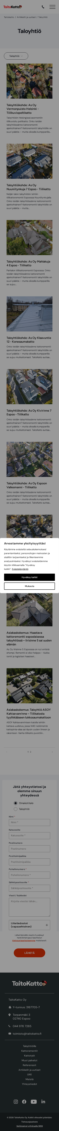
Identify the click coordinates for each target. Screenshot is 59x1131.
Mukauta (29, 586)
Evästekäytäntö (20, 569)
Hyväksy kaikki (30, 577)
